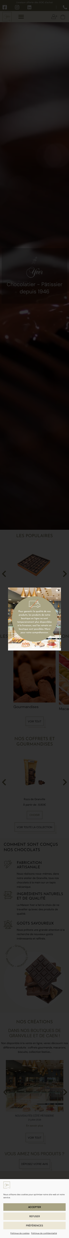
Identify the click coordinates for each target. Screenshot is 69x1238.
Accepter (34, 1207)
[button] (58, 590)
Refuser (34, 1216)
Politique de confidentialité (44, 1233)
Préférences (34, 1225)
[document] (34, 619)
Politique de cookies (19, 1233)
